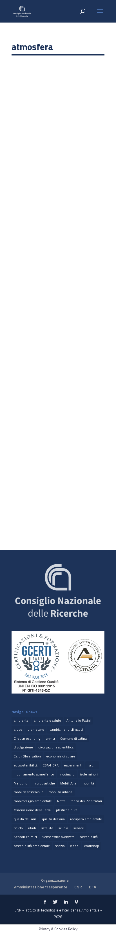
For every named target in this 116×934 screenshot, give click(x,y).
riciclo (18, 828)
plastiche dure (66, 810)
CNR (78, 887)
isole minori (89, 774)
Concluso (71, 364)
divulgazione (23, 747)
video (74, 845)
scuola (63, 828)
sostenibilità (89, 836)
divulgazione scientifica (55, 747)
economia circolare (60, 756)
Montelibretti (58, 146)
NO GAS (23, 475)
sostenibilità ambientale (32, 845)
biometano (36, 729)
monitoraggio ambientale (33, 801)
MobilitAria (68, 783)
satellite (47, 828)
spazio (60, 845)
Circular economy (27, 738)
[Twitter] (55, 902)
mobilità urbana (60, 792)
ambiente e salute (47, 720)
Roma (39, 262)
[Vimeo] (76, 902)
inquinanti (67, 774)
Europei (23, 146)
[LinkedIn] (66, 902)
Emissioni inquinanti (34, 255)
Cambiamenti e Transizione (40, 364)
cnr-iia (50, 738)
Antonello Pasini (78, 720)
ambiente (21, 720)
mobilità (88, 783)
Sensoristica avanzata (58, 836)
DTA (92, 887)
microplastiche (44, 783)
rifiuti (32, 828)
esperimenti (73, 765)
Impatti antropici (65, 255)
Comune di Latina (73, 738)
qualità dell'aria (25, 819)
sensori (78, 828)
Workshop (91, 845)
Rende (40, 371)
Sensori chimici (25, 836)
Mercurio (20, 783)
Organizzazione (55, 880)
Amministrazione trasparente (40, 887)
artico (18, 729)
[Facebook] (45, 902)
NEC (20, 250)
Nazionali (25, 262)
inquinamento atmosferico (34, 774)
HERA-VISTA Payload (35, 140)
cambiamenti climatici (66, 729)
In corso (38, 146)
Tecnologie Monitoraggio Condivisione (66, 152)
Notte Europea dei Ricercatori (79, 801)
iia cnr (92, 765)
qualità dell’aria (53, 819)
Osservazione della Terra (32, 810)
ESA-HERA (51, 765)
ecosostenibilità (25, 765)
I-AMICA (24, 359)
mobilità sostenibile (28, 792)
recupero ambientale (86, 819)
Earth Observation (27, 756)
